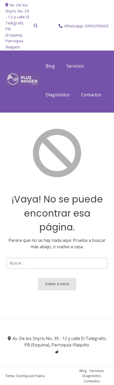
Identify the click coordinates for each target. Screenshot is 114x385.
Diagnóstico (91, 375)
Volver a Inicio (57, 283)
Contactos (92, 381)
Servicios (96, 370)
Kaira (40, 375)
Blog (83, 370)
